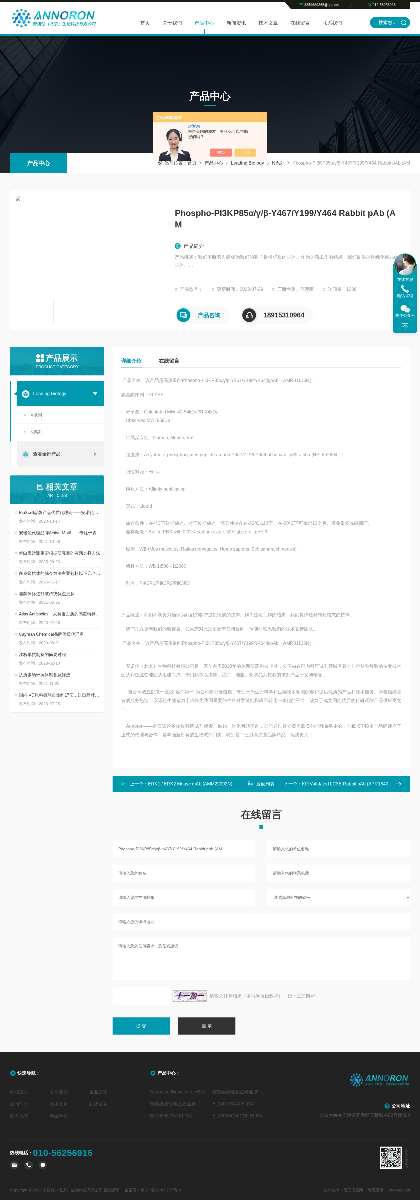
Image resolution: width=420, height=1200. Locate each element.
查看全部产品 (47, 453)
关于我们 (172, 23)
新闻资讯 (236, 23)
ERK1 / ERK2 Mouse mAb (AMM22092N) (190, 783)
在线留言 (300, 23)
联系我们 (332, 23)
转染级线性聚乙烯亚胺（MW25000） (179, 1103)
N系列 (278, 163)
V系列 (36, 414)
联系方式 (19, 1115)
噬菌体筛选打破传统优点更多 (47, 593)
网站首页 (19, 1091)
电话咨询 (405, 295)
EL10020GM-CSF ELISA (237, 1115)
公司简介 (59, 1091)
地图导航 (59, 1115)
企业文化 (98, 1091)
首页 (145, 23)
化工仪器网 (353, 1190)
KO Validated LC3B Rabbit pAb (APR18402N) (349, 783)
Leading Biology (247, 163)
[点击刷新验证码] (190, 996)
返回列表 (265, 783)
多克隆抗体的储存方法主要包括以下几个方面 (60, 573)
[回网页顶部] (405, 326)
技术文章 (268, 23)
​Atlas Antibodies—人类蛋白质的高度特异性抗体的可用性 (60, 613)
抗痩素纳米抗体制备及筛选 (44, 674)
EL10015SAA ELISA (233, 1103)
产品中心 (204, 23)
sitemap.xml (399, 1190)
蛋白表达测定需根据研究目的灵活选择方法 (59, 553)
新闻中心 (19, 1103)
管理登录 (376, 1190)
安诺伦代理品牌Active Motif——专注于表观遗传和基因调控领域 (60, 532)
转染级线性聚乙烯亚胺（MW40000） (241, 1091)
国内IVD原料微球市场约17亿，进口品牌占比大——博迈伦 (60, 695)
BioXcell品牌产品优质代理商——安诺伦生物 (60, 512)
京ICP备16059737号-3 (161, 1190)
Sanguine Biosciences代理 (177, 1091)
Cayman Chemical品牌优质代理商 (51, 634)
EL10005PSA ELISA (171, 1115)
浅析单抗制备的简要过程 (42, 654)
